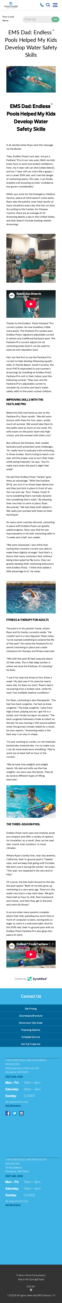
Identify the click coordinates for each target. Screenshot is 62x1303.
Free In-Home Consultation (31, 1275)
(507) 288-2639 (14, 1176)
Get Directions (13, 1105)
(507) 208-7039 (14, 1076)
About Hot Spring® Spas (31, 1279)
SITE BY (31, 1286)
